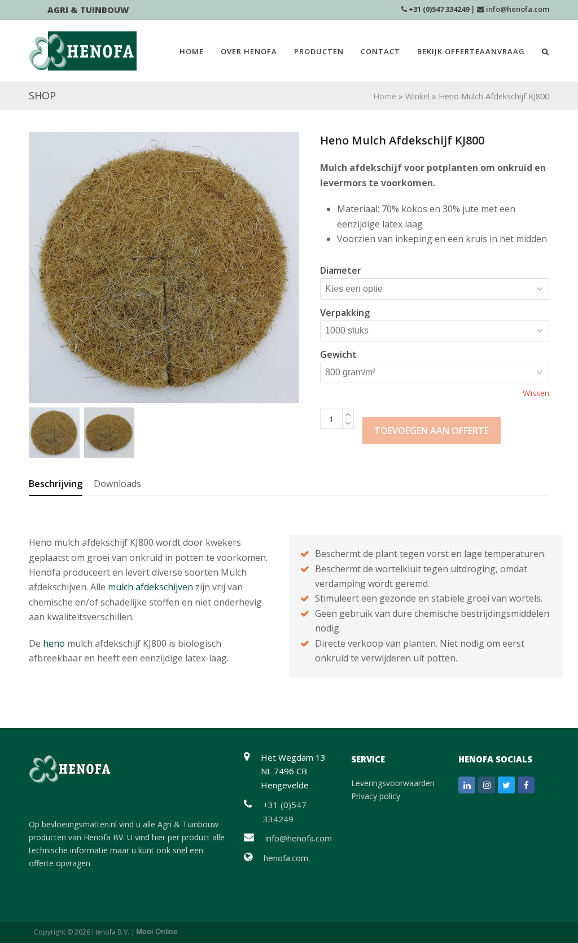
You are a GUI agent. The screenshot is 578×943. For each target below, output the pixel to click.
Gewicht (338, 354)
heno (54, 643)
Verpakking (345, 312)
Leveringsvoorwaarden (393, 783)
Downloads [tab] (117, 483)
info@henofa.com (517, 9)
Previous (38, 267)
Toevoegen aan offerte (431, 430)
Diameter (340, 270)
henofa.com (286, 857)
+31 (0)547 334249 (439, 9)
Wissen (536, 392)
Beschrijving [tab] (55, 483)
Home (384, 96)
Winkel (417, 96)
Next (289, 267)
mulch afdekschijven (150, 587)
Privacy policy (375, 796)
